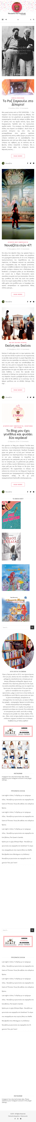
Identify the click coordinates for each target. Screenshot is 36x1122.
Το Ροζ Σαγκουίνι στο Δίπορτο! (18, 102)
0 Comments (24, 108)
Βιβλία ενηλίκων (18, 98)
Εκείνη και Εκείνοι (18, 345)
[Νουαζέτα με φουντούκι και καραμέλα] (18, 8)
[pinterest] (20, 1119)
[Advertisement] (18, 896)
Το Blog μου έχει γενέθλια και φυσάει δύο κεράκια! (18, 434)
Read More (18, 156)
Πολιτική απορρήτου (14, 1116)
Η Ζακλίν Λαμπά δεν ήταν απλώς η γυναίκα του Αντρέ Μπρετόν (18, 50)
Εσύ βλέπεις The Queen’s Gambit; (12, 837)
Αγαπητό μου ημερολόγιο (18, 242)
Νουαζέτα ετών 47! (18, 245)
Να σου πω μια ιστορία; (18, 342)
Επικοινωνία (24, 1116)
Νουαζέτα (8, 163)
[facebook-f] (15, 1119)
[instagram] (18, 1119)
